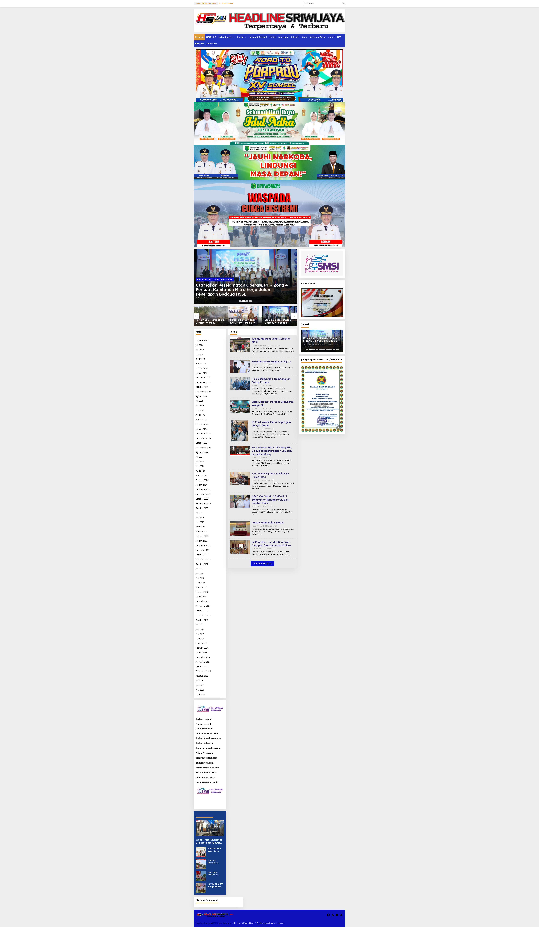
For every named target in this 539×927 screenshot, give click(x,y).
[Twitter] (332, 915)
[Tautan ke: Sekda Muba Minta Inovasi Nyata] (240, 366)
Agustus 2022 (202, 564)
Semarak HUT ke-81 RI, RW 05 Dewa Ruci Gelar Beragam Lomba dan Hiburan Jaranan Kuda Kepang (242, 289)
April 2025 (200, 415)
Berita (210, 279)
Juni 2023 (200, 517)
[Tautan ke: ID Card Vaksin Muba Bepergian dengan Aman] (239, 430)
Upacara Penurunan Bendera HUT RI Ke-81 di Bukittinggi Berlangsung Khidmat (215, 861)
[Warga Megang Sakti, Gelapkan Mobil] (254, 353)
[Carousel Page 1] (240, 301)
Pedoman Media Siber (244, 923)
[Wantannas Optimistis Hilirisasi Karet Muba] (260, 488)
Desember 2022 (203, 545)
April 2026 (200, 359)
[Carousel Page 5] (320, 349)
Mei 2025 (200, 410)
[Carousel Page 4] (250, 301)
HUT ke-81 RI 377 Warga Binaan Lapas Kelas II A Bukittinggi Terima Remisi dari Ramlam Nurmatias (215, 885)
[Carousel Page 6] (323, 349)
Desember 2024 (203, 433)
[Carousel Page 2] (243, 301)
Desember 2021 (203, 601)
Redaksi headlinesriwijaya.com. (270, 923)
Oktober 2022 (202, 554)
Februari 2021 (202, 647)
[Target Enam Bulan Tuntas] (260, 534)
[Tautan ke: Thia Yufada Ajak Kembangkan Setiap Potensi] (240, 383)
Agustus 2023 (202, 508)
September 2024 (203, 447)
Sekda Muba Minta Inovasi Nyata (271, 361)
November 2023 (203, 494)
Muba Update (257, 506)
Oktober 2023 (202, 498)
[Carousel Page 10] (337, 349)
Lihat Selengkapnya (262, 563)
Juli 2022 (199, 568)
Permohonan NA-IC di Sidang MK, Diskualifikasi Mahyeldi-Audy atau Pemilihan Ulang (272, 451)
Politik (254, 457)
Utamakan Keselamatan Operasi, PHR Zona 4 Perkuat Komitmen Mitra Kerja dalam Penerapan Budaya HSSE (243, 321)
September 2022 (203, 559)
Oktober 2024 (202, 442)
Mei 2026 (200, 354)
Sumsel (228, 279)
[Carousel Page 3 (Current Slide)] (246, 301)
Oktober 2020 (202, 666)
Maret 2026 (201, 363)
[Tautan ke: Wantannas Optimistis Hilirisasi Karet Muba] (240, 478)
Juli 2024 (199, 457)
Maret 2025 (201, 419)
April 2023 (200, 526)
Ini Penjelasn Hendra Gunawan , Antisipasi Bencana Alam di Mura (271, 543)
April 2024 (200, 471)
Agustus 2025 (202, 396)
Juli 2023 (199, 512)
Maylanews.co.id (203, 724)
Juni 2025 (200, 405)
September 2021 (203, 615)
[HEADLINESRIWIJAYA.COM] (269, 20)
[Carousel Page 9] (334, 349)
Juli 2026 (199, 345)
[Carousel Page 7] (327, 349)
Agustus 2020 (202, 675)
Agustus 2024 (202, 452)
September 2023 (203, 503)
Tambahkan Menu (226, 3)
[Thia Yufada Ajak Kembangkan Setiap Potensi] (277, 393)
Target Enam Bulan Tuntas (268, 522)
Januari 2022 (201, 596)
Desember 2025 (203, 377)
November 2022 (203, 550)
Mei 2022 (200, 578)
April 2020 (200, 694)
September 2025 (203, 391)
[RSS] (341, 915)
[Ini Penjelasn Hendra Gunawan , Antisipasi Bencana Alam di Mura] (289, 554)
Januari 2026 (201, 373)
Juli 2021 (199, 624)
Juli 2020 (199, 680)
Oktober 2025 (202, 387)
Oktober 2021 (202, 610)
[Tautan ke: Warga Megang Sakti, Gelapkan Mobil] (240, 344)
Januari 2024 (201, 484)
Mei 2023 (200, 522)
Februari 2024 (202, 480)
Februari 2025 (202, 424)
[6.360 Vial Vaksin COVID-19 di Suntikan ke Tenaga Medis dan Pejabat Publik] (257, 514)
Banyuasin (202, 279)
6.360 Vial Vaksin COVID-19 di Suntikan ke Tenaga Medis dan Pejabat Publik (270, 500)
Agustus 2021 (202, 620)
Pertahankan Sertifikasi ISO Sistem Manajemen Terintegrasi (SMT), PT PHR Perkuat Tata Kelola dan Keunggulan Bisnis (210, 321)
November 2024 (203, 438)
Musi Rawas (256, 549)
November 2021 (203, 606)
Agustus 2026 (202, 340)
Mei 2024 (200, 466)
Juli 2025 (199, 401)
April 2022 (200, 582)
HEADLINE (219, 279)
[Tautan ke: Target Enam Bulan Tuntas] (240, 528)
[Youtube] (337, 915)
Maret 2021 (201, 643)
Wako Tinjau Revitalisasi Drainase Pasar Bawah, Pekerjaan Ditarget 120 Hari (209, 841)
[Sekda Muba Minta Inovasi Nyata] (279, 370)
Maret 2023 (201, 531)
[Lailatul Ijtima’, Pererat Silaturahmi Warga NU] (287, 414)
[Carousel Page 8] (330, 349)
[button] (343, 3)
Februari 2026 (202, 368)
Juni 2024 (200, 461)
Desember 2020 (203, 657)
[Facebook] (328, 915)
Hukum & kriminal (259, 345)
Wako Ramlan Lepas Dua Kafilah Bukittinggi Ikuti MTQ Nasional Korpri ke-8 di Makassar (215, 849)
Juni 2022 (200, 573)
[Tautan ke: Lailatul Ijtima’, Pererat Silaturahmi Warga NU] (240, 406)
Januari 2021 (201, 652)
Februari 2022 (202, 592)
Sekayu (254, 365)
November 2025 (203, 382)
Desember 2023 (203, 489)
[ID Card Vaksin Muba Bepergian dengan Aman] (275, 437)
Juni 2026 (200, 349)
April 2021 (200, 638)
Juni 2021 (200, 629)
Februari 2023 (202, 536)
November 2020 (203, 662)
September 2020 (203, 671)
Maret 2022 (201, 587)
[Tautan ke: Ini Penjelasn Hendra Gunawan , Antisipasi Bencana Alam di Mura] (240, 546)
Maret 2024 (201, 475)
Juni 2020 (200, 685)
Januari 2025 (201, 429)
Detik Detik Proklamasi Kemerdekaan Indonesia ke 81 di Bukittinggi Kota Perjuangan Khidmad (216, 873)
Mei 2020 (200, 689)
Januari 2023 (201, 540)
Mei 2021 (200, 634)
